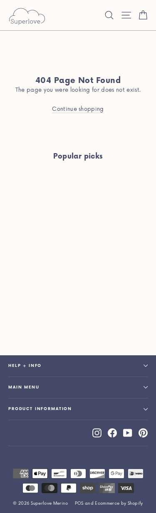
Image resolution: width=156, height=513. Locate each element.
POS (79, 503)
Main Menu (24, 387)
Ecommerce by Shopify (119, 503)
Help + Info (25, 366)
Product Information (40, 409)
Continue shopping (78, 109)
